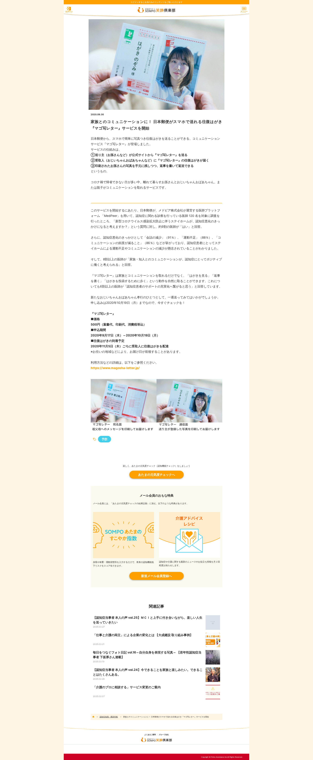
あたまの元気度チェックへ (156, 474)
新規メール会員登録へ (156, 576)
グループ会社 (164, 735)
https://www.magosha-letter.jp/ (115, 368)
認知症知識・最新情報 (109, 717)
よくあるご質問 (150, 735)
